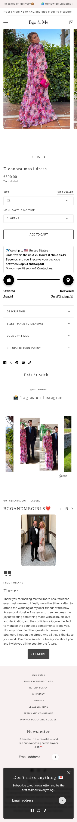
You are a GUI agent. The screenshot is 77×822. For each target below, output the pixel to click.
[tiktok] (45, 810)
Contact (38, 700)
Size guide (38, 675)
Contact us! (45, 268)
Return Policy (38, 688)
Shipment (38, 694)
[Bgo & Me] (38, 22)
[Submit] (62, 800)
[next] (44, 156)
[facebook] (32, 810)
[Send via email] (23, 362)
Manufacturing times (38, 681)
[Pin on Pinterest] (17, 362)
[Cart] (71, 22)
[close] (69, 772)
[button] (29, 362)
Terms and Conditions (38, 713)
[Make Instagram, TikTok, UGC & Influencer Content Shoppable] (63, 476)
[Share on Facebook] (5, 362)
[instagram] (38, 810)
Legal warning (38, 707)
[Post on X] (11, 363)
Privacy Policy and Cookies (38, 720)
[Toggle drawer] (5, 22)
